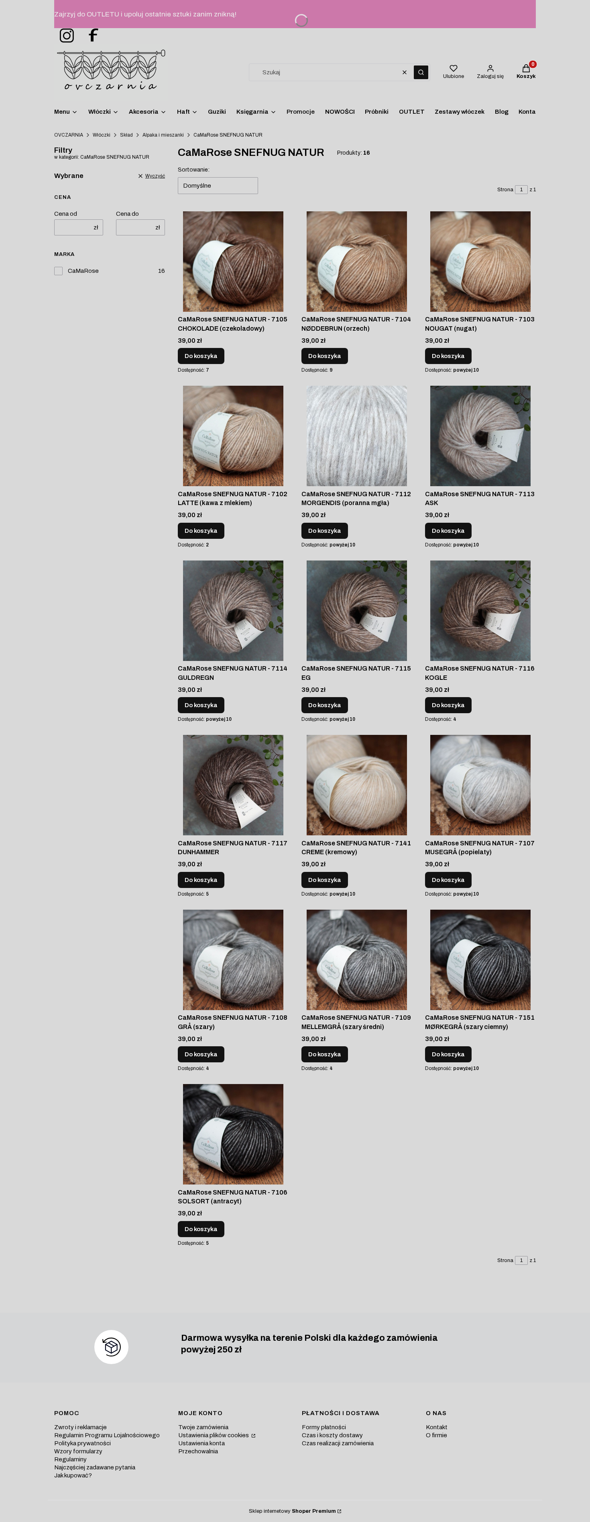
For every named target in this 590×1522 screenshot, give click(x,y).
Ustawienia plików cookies (214, 1435)
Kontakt (437, 1427)
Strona (505, 189)
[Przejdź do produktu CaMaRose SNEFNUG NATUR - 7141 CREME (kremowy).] (356, 785)
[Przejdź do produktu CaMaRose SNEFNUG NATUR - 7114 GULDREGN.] (233, 611)
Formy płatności (324, 1427)
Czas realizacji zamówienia (338, 1443)
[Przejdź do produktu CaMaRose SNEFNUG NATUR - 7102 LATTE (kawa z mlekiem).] (233, 436)
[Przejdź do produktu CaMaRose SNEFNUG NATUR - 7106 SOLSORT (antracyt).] (233, 1134)
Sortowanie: (194, 170)
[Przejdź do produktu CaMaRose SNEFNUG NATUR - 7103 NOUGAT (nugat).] (480, 261)
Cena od (65, 214)
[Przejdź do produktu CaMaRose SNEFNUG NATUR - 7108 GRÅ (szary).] (233, 960)
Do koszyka (201, 356)
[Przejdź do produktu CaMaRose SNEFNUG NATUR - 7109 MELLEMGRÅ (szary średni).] (356, 960)
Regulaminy (70, 1459)
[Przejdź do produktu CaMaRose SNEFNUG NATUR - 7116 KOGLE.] (480, 611)
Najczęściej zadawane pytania (94, 1467)
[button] (421, 72)
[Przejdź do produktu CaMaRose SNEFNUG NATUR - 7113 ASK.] (480, 436)
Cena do (127, 214)
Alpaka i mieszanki (163, 135)
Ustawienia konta (201, 1443)
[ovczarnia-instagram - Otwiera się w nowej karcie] (64, 36)
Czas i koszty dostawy (332, 1435)
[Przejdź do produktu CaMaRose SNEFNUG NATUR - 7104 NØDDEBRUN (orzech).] (356, 261)
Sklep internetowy (292, 1511)
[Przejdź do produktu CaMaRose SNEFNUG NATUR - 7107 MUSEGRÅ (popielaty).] (480, 785)
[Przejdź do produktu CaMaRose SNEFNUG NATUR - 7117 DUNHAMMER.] (233, 785)
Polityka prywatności (82, 1443)
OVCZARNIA (68, 135)
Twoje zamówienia (203, 1427)
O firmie (436, 1435)
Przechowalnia (198, 1451)
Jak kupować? (73, 1475)
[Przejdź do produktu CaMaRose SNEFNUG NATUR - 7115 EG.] (356, 611)
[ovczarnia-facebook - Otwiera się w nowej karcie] (90, 36)
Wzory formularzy (78, 1451)
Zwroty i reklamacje (80, 1427)
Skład (126, 135)
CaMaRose (83, 271)
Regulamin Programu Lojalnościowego (107, 1435)
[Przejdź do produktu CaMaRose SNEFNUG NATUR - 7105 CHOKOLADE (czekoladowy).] (233, 261)
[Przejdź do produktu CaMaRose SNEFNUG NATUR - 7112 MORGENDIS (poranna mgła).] (356, 436)
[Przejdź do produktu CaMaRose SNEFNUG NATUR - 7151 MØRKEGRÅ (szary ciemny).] (480, 960)
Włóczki (101, 135)
